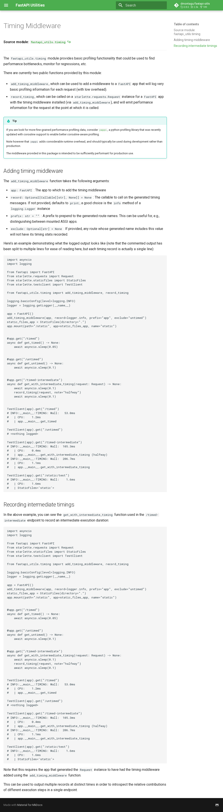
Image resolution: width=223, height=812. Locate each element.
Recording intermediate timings (195, 46)
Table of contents (186, 24)
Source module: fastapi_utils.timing (187, 32)
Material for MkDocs (29, 805)
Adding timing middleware (192, 40)
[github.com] (216, 805)
